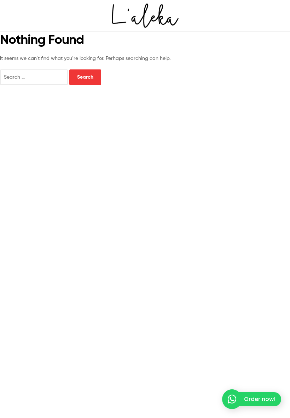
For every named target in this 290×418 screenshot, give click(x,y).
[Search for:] (34, 77)
